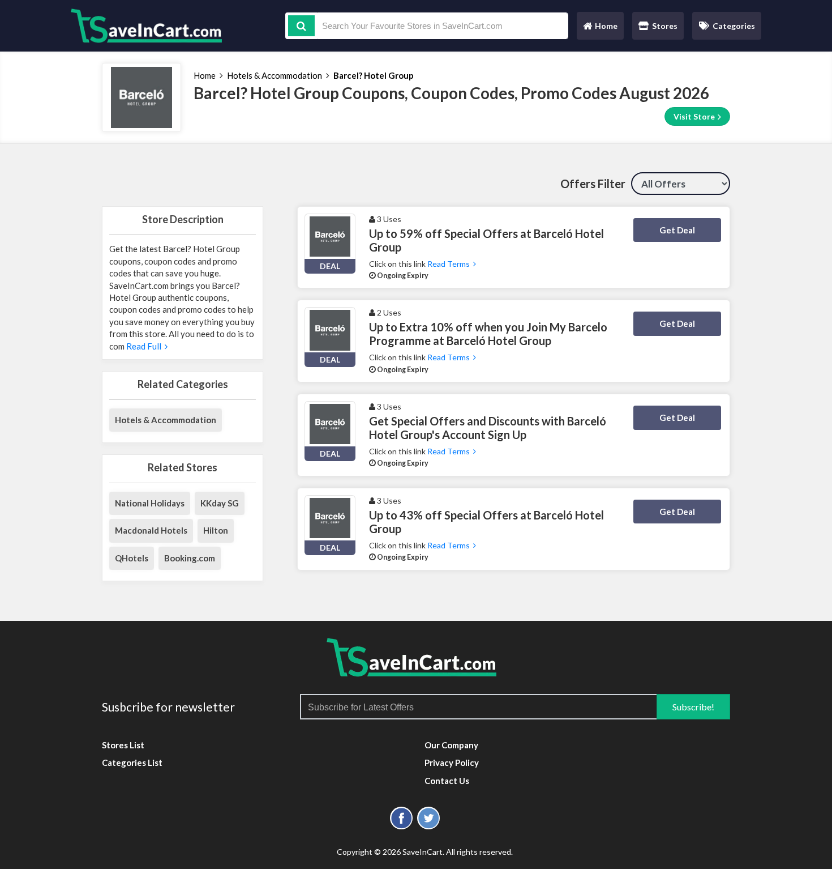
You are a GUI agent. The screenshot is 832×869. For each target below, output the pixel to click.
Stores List (123, 745)
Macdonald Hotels (151, 530)
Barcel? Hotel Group (373, 75)
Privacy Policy (451, 762)
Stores (664, 26)
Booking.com (189, 558)
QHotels (131, 558)
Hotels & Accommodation (274, 75)
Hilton (215, 530)
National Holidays (150, 503)
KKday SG (219, 503)
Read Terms (450, 264)
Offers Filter (592, 183)
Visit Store (695, 116)
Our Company (451, 745)
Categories (734, 26)
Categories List (132, 762)
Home (599, 28)
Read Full (145, 346)
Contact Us (446, 781)
